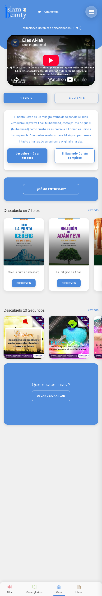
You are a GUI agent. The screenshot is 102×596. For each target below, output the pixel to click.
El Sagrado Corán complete (74, 155)
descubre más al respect (27, 155)
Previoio (25, 98)
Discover (23, 283)
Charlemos (49, 11)
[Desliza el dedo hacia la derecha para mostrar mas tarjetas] (24, 337)
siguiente (77, 98)
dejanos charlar (51, 396)
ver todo (93, 210)
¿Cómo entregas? (51, 189)
